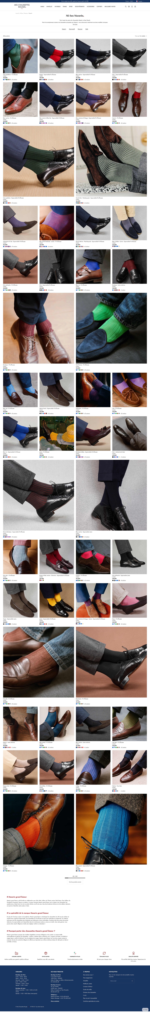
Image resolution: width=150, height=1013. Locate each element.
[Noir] (40, 79)
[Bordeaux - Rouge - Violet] (116, 290)
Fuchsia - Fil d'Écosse (81, 575)
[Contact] (129, 6)
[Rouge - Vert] (43, 580)
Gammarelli (72, 29)
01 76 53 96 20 (55, 982)
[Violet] (44, 123)
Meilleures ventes (110, 6)
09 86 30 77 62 (55, 992)
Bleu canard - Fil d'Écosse (46, 742)
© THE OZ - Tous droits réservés (37, 1006)
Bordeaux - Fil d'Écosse (9, 365)
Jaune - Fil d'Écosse (44, 452)
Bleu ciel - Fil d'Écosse (8, 408)
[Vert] (6, 79)
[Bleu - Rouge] (46, 123)
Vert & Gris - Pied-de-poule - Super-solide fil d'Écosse (89, 198)
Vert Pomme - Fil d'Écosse (82, 365)
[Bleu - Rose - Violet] (40, 246)
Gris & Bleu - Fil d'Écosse (46, 786)
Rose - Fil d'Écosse (117, 619)
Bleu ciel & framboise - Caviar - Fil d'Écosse (50, 241)
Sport (70, 6)
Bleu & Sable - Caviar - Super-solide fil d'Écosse (124, 241)
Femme (65, 6)
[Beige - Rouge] (41, 246)
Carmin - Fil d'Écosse (117, 118)
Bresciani (80, 29)
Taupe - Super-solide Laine (9, 619)
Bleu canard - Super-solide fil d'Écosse (85, 866)
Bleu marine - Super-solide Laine (84, 532)
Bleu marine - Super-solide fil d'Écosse (85, 74)
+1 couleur (11, 747)
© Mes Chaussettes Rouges (21, 1006)
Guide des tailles (87, 989)
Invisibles (57, 6)
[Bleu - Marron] (81, 202)
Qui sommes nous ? (88, 975)
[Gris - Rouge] (82, 202)
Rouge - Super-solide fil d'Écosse (48, 74)
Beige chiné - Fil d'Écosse (9, 786)
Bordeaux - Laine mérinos (118, 285)
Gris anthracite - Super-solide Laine (121, 575)
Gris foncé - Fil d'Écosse (82, 699)
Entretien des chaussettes (89, 992)
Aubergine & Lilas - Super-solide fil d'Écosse (14, 241)
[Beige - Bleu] (114, 246)
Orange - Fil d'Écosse (8, 866)
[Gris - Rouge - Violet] (41, 123)
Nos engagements (87, 978)
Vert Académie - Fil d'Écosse (10, 74)
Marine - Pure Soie (117, 786)
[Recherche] (126, 6)
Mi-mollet (49, 6)
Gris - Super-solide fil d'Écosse (47, 285)
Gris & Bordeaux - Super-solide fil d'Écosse (14, 532)
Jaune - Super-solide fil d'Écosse (47, 619)
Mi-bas (42, 6)
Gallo (86, 29)
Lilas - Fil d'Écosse (116, 408)
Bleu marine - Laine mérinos (83, 742)
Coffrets (99, 6)
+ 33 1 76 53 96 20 (65, 998)
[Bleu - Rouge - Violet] (43, 246)
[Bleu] (3, 79)
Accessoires (90, 6)
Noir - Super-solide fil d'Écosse (120, 74)
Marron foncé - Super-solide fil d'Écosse (49, 408)
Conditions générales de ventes (91, 1001)
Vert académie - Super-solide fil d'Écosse (13, 198)
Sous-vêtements (79, 6)
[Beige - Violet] (41, 580)
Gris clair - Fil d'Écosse (9, 575)
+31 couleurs (11, 79)
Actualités (85, 981)
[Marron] (8, 79)
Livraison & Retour (87, 986)
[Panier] (135, 6)
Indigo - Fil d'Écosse (81, 786)
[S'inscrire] (132, 980)
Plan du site (86, 998)
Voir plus (75, 24)
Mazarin (64, 29)
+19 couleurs (84, 123)
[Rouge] (44, 79)
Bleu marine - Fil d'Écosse (9, 118)
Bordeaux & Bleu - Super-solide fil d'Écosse (86, 452)
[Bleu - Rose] (5, 79)
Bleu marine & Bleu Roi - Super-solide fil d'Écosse (52, 118)
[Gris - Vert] (78, 202)
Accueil (17, 13)
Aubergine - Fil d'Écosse (82, 408)
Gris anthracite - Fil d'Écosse (10, 285)
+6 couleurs (84, 203)
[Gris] (9, 79)
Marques (26, 13)
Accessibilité (94, 998)
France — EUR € (129, 1)
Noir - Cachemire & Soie (118, 452)
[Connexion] (132, 6)
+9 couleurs (84, 537)
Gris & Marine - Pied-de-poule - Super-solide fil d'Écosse (90, 241)
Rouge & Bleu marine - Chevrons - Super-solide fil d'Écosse (54, 575)
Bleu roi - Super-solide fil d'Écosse (11, 452)
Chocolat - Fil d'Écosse (8, 699)
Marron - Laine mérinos (9, 742)
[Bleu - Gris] (76, 202)
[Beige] (119, 246)
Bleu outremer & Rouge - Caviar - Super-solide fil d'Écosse (90, 619)
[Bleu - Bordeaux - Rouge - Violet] (43, 123)
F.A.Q (84, 995)
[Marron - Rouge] (79, 202)
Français (140, 1)
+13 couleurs (84, 79)
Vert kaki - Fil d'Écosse (118, 742)
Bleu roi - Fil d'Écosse (81, 285)
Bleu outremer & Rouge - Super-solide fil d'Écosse (88, 118)
